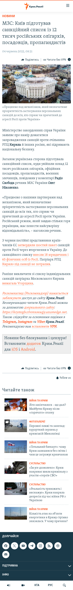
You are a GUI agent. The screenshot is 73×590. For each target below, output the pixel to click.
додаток (34, 344)
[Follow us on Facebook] (5, 545)
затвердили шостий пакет (37, 245)
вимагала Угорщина (17, 283)
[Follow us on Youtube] (23, 545)
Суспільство (37, 463)
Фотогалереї (37, 421)
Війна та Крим (38, 400)
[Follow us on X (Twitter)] (14, 545)
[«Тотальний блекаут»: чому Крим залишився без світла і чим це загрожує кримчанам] (15, 446)
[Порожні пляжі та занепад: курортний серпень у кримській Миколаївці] (15, 425)
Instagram (25, 322)
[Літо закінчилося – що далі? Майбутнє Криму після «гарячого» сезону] (15, 404)
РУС (50, 585)
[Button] (30, 59)
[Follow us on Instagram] (40, 545)
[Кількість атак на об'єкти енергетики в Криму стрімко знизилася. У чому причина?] (15, 513)
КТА (36, 585)
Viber (41, 322)
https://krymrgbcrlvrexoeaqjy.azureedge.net (34, 312)
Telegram (9, 322)
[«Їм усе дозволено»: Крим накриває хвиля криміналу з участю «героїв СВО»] (15, 467)
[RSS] (49, 545)
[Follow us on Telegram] (31, 545)
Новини (8, 16)
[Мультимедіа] (23, 585)
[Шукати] (64, 585)
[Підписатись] (5, 554)
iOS (15, 350)
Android (28, 350)
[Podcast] (57, 545)
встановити (44, 326)
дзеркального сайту (39, 307)
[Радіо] (8, 585)
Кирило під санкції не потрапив (26, 264)
